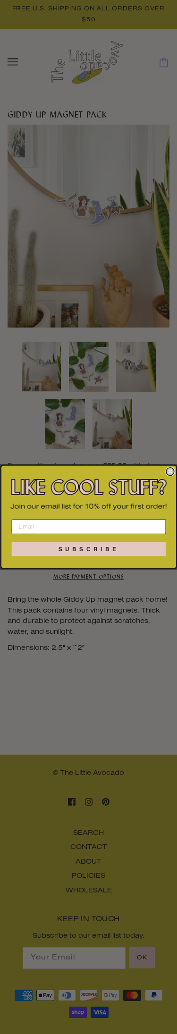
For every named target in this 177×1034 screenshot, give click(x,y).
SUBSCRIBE (89, 550)
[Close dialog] (170, 472)
